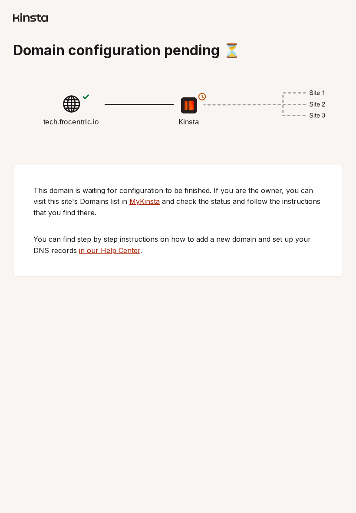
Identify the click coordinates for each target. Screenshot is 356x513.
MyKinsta (144, 201)
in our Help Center (109, 250)
